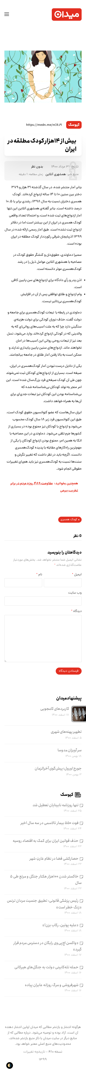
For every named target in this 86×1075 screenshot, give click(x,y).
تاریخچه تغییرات (34, 1052)
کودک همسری (69, 520)
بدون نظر (37, 166)
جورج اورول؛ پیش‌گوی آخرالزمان (58, 768)
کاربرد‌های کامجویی (54, 709)
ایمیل (77, 574)
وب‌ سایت (75, 592)
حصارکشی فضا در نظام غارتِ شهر (54, 859)
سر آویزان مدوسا (70, 750)
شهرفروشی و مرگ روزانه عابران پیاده (51, 985)
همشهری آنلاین (56, 174)
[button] (6, 14)
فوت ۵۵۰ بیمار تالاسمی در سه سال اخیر (49, 823)
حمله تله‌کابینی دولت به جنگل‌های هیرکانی (46, 967)
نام (39, 574)
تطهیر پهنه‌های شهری (66, 732)
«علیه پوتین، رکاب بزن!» (60, 925)
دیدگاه (76, 611)
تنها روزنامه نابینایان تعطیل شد (55, 805)
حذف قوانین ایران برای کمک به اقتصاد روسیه (45, 841)
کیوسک (74, 125)
